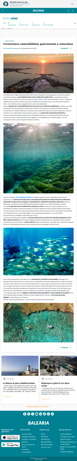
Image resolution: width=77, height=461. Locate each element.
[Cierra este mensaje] (1, 4)
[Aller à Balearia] (38, 10)
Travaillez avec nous (67, 437)
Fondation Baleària (66, 452)
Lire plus (6, 396)
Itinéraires (44, 437)
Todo (4, 23)
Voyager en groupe (28, 437)
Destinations (45, 439)
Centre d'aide (26, 434)
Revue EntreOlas (47, 444)
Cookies (41, 459)
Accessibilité (26, 452)
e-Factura (25, 449)
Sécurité (25, 442)
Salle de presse (65, 439)
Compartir (64, 48)
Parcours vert (46, 447)
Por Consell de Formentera (11, 48)
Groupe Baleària (66, 434)
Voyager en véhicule (29, 439)
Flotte (43, 434)
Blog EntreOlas (46, 442)
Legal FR (36, 459)
